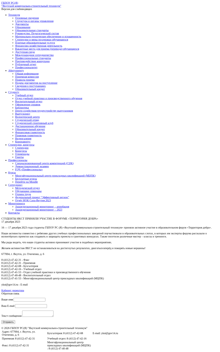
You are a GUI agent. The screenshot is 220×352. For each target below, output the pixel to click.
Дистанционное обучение (30, 126)
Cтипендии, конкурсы (21, 144)
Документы (22, 24)
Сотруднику (15, 184)
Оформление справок (27, 104)
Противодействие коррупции (32, 61)
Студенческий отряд (27, 120)
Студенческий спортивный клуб (34, 123)
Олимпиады (22, 154)
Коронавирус (23, 141)
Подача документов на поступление (36, 82)
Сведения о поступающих (30, 86)
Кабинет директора (12, 290)
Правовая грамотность (28, 135)
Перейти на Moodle (26, 181)
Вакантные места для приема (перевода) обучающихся (47, 48)
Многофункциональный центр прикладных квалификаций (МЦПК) (55, 175)
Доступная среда (25, 52)
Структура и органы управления (34, 21)
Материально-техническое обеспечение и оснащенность (48, 36)
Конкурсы (21, 150)
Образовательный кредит (30, 89)
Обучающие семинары (28, 191)
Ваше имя (7, 299)
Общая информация (26, 73)
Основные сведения (27, 17)
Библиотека (22, 107)
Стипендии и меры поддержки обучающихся (41, 39)
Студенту (13, 92)
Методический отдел (27, 188)
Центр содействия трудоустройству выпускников (44, 110)
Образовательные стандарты (32, 30)
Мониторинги (16, 203)
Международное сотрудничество (34, 55)
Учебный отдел (24, 95)
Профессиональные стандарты (33, 58)
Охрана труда (23, 194)
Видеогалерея (23, 138)
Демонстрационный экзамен (32, 166)
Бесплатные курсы (26, 178)
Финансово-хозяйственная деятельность (38, 45)
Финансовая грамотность (30, 132)
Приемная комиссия (27, 76)
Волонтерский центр (27, 116)
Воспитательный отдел (28, 101)
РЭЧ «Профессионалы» (29, 169)
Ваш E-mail (7, 305)
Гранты (19, 157)
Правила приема (25, 79)
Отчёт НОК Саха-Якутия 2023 (33, 200)
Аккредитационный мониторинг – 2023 (38, 209)
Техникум (14, 14)
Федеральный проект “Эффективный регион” (42, 197)
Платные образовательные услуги (35, 42)
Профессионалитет (26, 67)
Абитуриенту (16, 70)
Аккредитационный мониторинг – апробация (42, 206)
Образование (22, 27)
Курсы (12, 172)
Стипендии (22, 147)
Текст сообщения (11, 315)
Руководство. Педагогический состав (37, 33)
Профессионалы (17, 160)
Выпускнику (22, 113)
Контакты (14, 212)
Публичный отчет (25, 64)
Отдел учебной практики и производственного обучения (48, 98)
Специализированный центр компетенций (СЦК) (44, 163)
